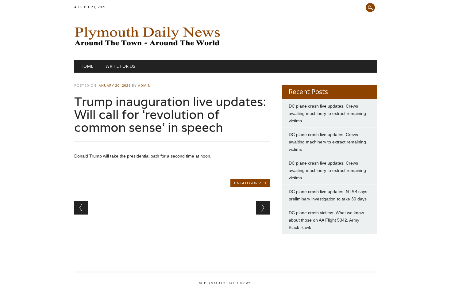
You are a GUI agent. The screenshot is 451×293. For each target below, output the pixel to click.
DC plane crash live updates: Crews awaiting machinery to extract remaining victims (327, 113)
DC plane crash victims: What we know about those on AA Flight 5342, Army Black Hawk (326, 220)
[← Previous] (81, 208)
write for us (120, 66)
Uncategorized (250, 183)
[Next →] (263, 208)
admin (144, 85)
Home (86, 66)
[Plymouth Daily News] (148, 47)
